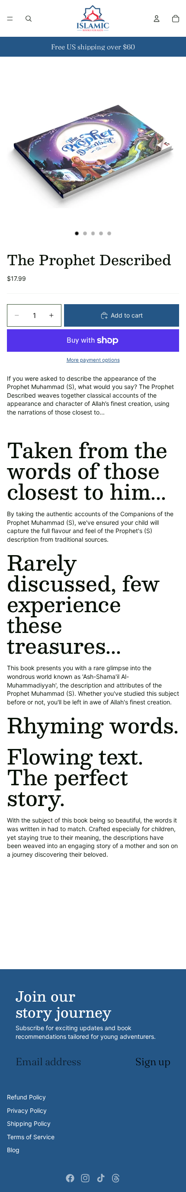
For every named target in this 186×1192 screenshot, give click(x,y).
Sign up (152, 1061)
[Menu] (10, 19)
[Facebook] (70, 1178)
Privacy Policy (27, 1110)
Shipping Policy (29, 1123)
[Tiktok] (101, 1178)
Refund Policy (26, 1097)
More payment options (93, 360)
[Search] (28, 18)
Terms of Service (31, 1137)
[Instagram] (85, 1178)
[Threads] (116, 1178)
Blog (13, 1149)
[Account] (156, 18)
